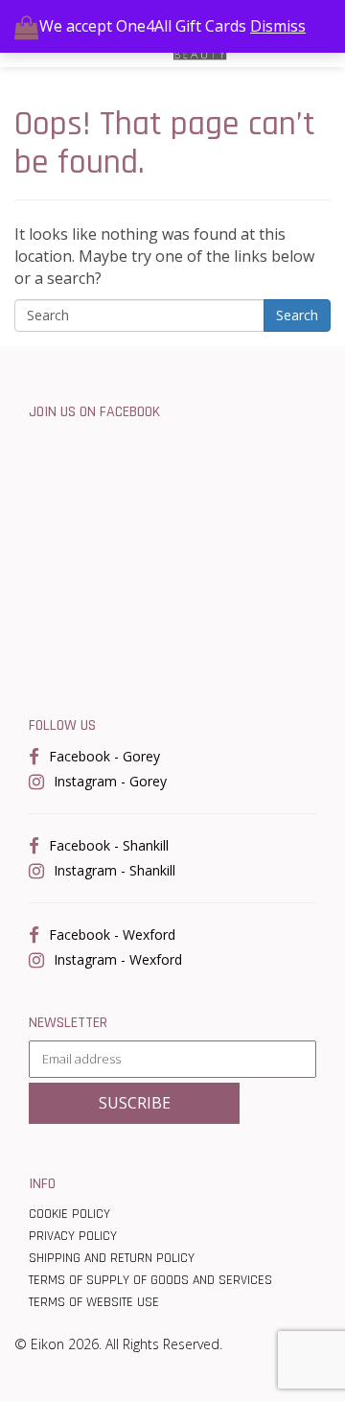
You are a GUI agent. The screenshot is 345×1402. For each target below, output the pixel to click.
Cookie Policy (69, 1214)
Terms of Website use (94, 1302)
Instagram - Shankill (114, 870)
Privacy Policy (73, 1236)
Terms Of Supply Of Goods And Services (150, 1280)
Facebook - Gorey (104, 756)
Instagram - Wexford (118, 959)
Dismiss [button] (278, 25)
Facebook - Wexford (112, 934)
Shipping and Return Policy (112, 1258)
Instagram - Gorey (110, 781)
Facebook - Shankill (109, 845)
